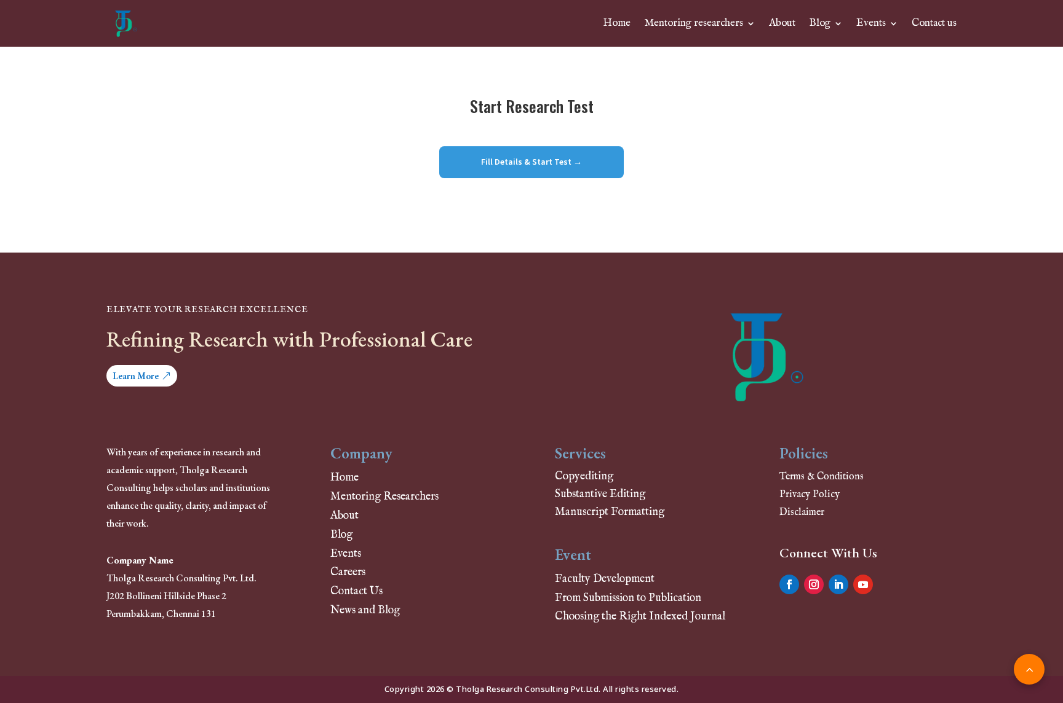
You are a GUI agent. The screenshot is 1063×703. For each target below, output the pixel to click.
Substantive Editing (600, 494)
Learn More (136, 376)
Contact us (934, 23)
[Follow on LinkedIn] (838, 584)
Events (871, 23)
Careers (347, 572)
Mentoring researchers (693, 23)
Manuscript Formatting (609, 512)
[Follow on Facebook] (789, 584)
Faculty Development (605, 579)
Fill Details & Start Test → (531, 161)
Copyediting (584, 476)
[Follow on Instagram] (814, 584)
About (782, 23)
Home (617, 23)
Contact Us (356, 591)
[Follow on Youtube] (863, 584)
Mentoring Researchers (384, 497)
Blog (819, 23)
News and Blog (365, 610)
